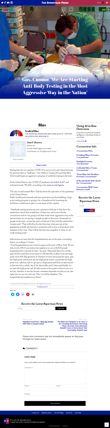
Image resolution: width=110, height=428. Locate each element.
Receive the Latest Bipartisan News (42, 304)
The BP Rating (58, 413)
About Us (69, 413)
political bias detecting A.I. (38, 136)
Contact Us (35, 413)
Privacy (65, 426)
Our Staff (78, 413)
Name (27, 386)
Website (27, 394)
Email (58, 386)
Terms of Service (54, 426)
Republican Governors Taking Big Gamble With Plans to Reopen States (38, 323)
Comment (28, 368)
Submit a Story (47, 413)
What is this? (41, 165)
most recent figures (55, 185)
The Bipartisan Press (27, 283)
